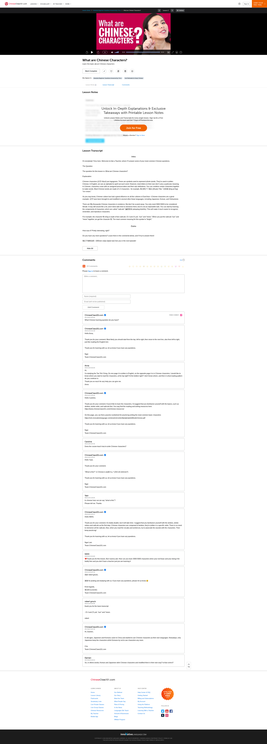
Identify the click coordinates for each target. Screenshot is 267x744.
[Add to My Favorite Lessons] (111, 71)
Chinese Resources (97, 710)
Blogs (116, 716)
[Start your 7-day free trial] (167, 694)
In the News (118, 707)
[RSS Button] (84, 266)
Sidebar (181, 10)
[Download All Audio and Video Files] (132, 71)
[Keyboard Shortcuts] (180, 52)
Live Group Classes (97, 707)
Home (93, 692)
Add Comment (93, 307)
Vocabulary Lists (96, 701)
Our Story (117, 695)
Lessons (33, 4)
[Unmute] (112, 52)
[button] (239, 3)
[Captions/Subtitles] (168, 52)
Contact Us (141, 713)
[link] (159, 10)
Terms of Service (154, 740)
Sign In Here (141, 135)
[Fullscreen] (172, 52)
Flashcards (94, 698)
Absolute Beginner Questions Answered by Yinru (107, 10)
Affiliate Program (119, 719)
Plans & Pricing (119, 704)
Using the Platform (144, 704)
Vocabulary (45, 4)
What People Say (120, 701)
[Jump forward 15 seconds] (98, 52)
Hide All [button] (90, 248)
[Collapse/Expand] (133, 260)
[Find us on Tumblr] (162, 715)
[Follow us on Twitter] (162, 711)
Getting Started (143, 695)
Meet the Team (119, 698)
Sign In (246, 4)
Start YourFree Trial (258, 4)
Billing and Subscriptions (146, 698)
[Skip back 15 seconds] (87, 52)
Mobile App (94, 716)
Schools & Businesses (121, 713)
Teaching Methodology (145, 707)
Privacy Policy (158, 738)
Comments (126, 85)
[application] (133, 34)
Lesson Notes (90, 85)
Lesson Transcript (108, 85)
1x (105, 52)
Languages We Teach (121, 710)
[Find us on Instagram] (167, 715)
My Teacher (57, 4)
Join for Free (133, 127)
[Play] (92, 52)
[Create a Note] (118, 71)
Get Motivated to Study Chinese (134, 78)
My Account (141, 701)
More (67, 4)
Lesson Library (86, 10)
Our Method (118, 692)
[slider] (116, 52)
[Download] (176, 52)
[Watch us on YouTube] (167, 711)
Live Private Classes (97, 704)
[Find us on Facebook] (171, 711)
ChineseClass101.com (146, 738)
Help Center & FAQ (144, 692)
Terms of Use (168, 738)
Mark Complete (91, 71)
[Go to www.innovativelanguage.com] (133, 733)
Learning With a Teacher (146, 710)
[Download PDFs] (125, 71)
